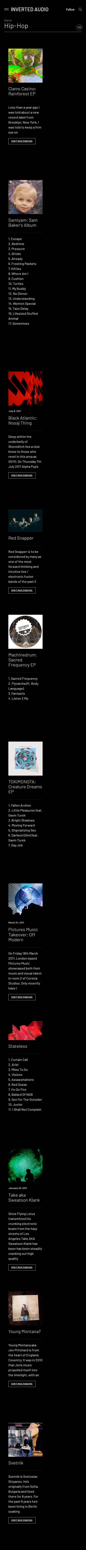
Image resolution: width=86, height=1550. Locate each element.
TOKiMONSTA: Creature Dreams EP (25, 786)
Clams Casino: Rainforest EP (22, 91)
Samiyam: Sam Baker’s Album (23, 222)
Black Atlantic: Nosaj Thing (22, 420)
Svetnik (15, 1462)
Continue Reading (22, 141)
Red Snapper (21, 537)
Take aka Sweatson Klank (24, 1197)
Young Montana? (24, 1331)
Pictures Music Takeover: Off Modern (23, 934)
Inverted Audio (30, 9)
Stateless (17, 1046)
